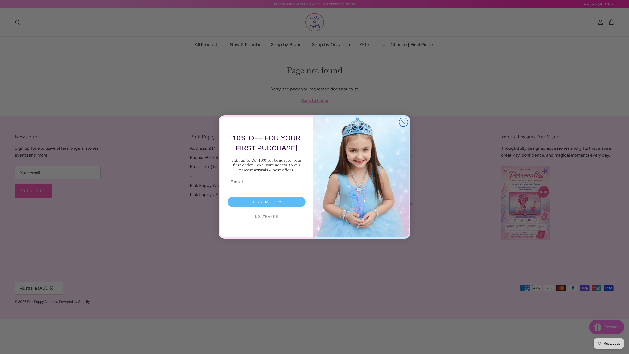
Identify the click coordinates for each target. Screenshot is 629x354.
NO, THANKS (266, 216)
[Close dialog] (403, 122)
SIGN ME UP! (267, 201)
